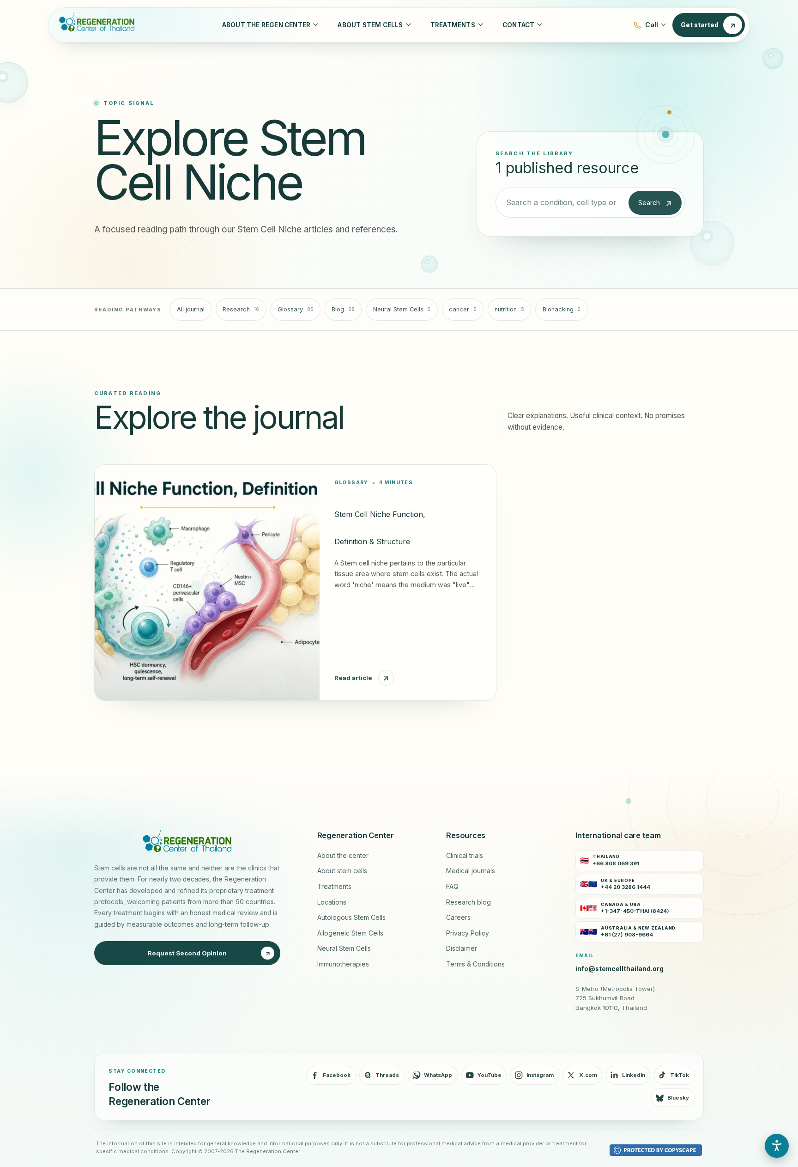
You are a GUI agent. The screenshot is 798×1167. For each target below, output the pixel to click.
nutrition (509, 309)
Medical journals (470, 871)
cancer (463, 309)
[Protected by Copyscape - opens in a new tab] (656, 1150)
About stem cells (342, 871)
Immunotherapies (343, 964)
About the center (343, 855)
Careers (458, 917)
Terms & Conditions (475, 964)
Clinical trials (464, 855)
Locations (331, 902)
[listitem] (639, 860)
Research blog (468, 902)
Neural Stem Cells (402, 309)
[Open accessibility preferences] (777, 1146)
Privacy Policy (467, 933)
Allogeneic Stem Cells (350, 933)
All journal (191, 309)
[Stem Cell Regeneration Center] (94, 25)
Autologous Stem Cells (351, 917)
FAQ (452, 886)
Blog (343, 309)
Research (241, 309)
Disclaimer (461, 948)
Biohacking (562, 309)
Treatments (334, 886)
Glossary (296, 309)
